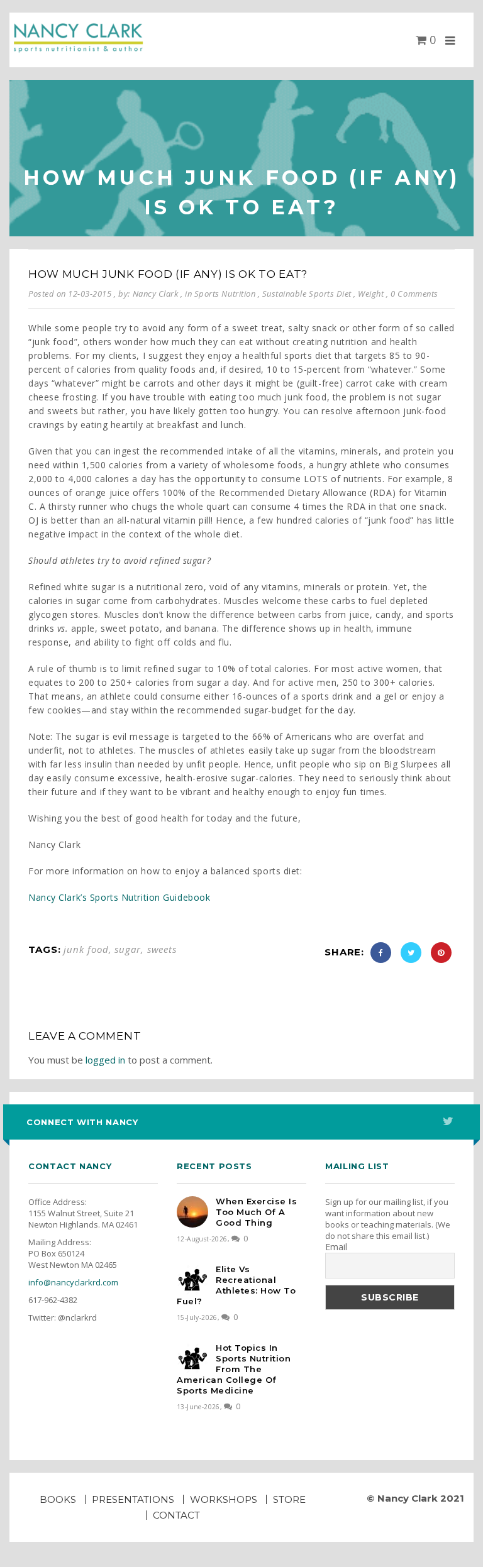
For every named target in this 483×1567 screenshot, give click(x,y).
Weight (371, 293)
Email (336, 1247)
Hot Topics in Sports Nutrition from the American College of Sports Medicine (234, 1369)
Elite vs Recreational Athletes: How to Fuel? (236, 1285)
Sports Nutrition (224, 293)
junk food (86, 949)
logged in (105, 1059)
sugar (127, 949)
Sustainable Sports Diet (307, 293)
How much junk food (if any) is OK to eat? (168, 274)
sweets (162, 949)
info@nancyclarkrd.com (73, 1282)
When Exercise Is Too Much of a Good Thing (256, 1212)
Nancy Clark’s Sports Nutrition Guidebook (119, 897)
